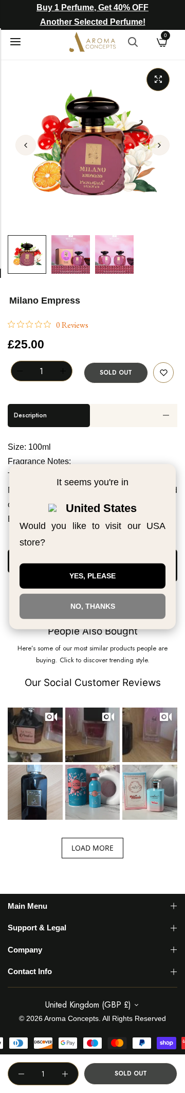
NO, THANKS (92, 606)
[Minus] (20, 371)
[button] (159, 145)
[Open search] (132, 41)
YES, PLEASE (92, 576)
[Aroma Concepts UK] (92, 42)
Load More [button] (92, 848)
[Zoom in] (158, 79)
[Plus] (63, 371)
